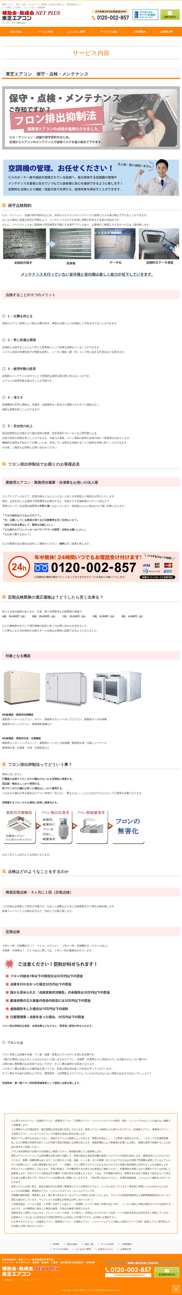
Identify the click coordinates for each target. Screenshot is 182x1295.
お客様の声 (166, 31)
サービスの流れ (109, 31)
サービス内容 (45, 31)
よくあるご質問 (76, 31)
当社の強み (16, 31)
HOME (56, 1244)
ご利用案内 (139, 31)
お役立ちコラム (105, 1249)
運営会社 (9, 1280)
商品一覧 (89, 1244)
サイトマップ (30, 1280)
